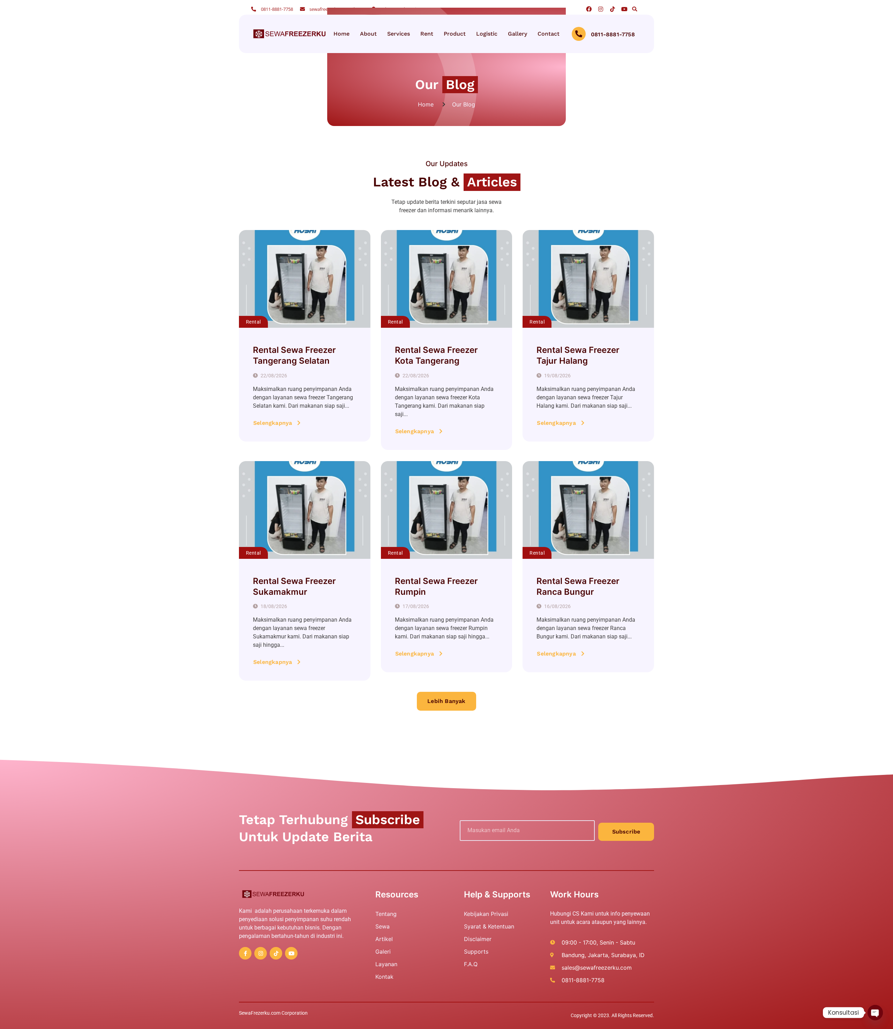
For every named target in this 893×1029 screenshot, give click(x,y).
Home (341, 33)
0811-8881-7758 (613, 34)
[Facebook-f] (245, 953)
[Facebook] (589, 9)
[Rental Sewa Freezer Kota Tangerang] (446, 279)
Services (398, 33)
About (368, 33)
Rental (253, 322)
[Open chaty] (875, 1012)
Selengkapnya (272, 423)
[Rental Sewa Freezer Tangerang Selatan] (304, 279)
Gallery (517, 33)
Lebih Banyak (446, 701)
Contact (549, 33)
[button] (634, 9)
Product (455, 33)
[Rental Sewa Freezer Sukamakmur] (304, 510)
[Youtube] (624, 9)
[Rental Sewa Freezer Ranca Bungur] (588, 510)
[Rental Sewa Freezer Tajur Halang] (588, 279)
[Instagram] (600, 9)
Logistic (486, 33)
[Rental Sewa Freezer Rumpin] (446, 510)
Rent (426, 33)
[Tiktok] (612, 9)
